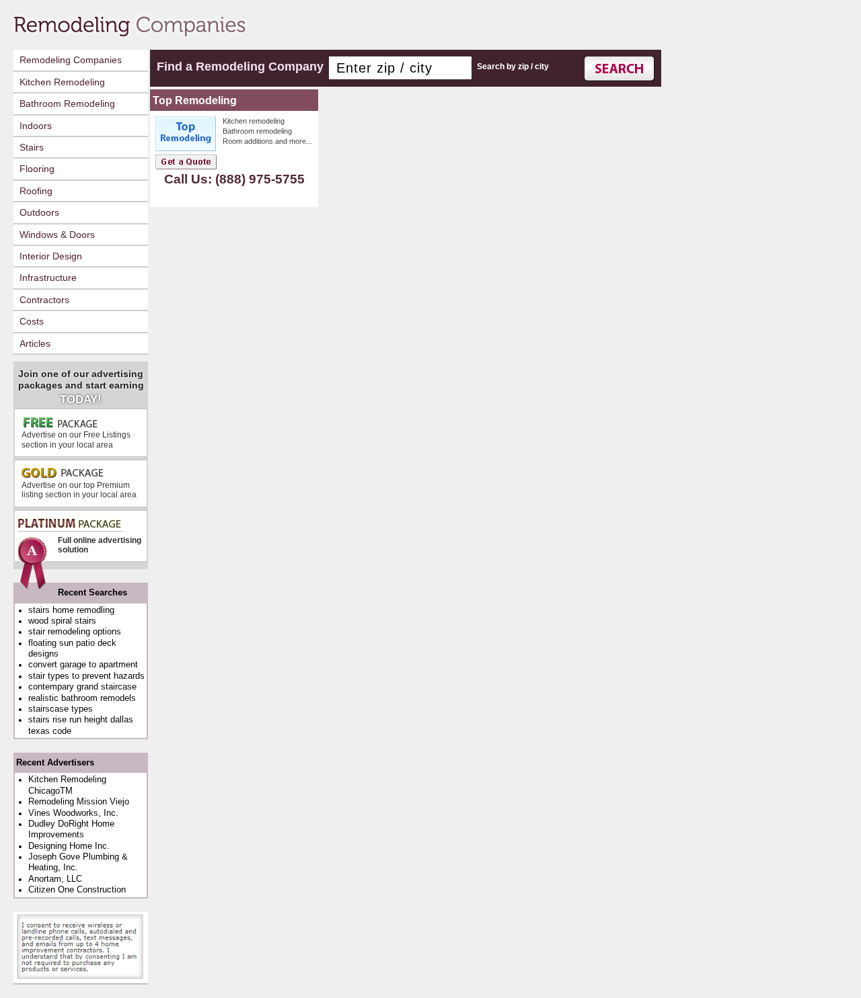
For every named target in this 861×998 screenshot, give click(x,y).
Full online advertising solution (99, 545)
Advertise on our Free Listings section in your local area (76, 439)
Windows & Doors (57, 234)
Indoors (36, 125)
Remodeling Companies (71, 59)
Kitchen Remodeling (62, 82)
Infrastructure (48, 277)
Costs (32, 321)
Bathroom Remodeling (67, 103)
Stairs (32, 147)
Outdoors (39, 212)
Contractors (44, 299)
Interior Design (51, 256)
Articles (35, 343)
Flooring (37, 168)
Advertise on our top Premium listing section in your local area (79, 490)
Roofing (36, 190)
